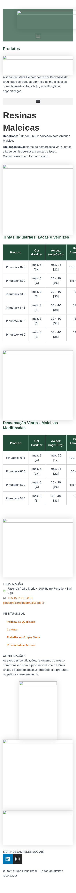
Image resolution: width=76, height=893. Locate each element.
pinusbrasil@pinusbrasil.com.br (23, 603)
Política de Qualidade (21, 621)
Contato (12, 629)
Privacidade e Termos (21, 645)
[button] (38, 36)
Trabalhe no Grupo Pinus (23, 637)
